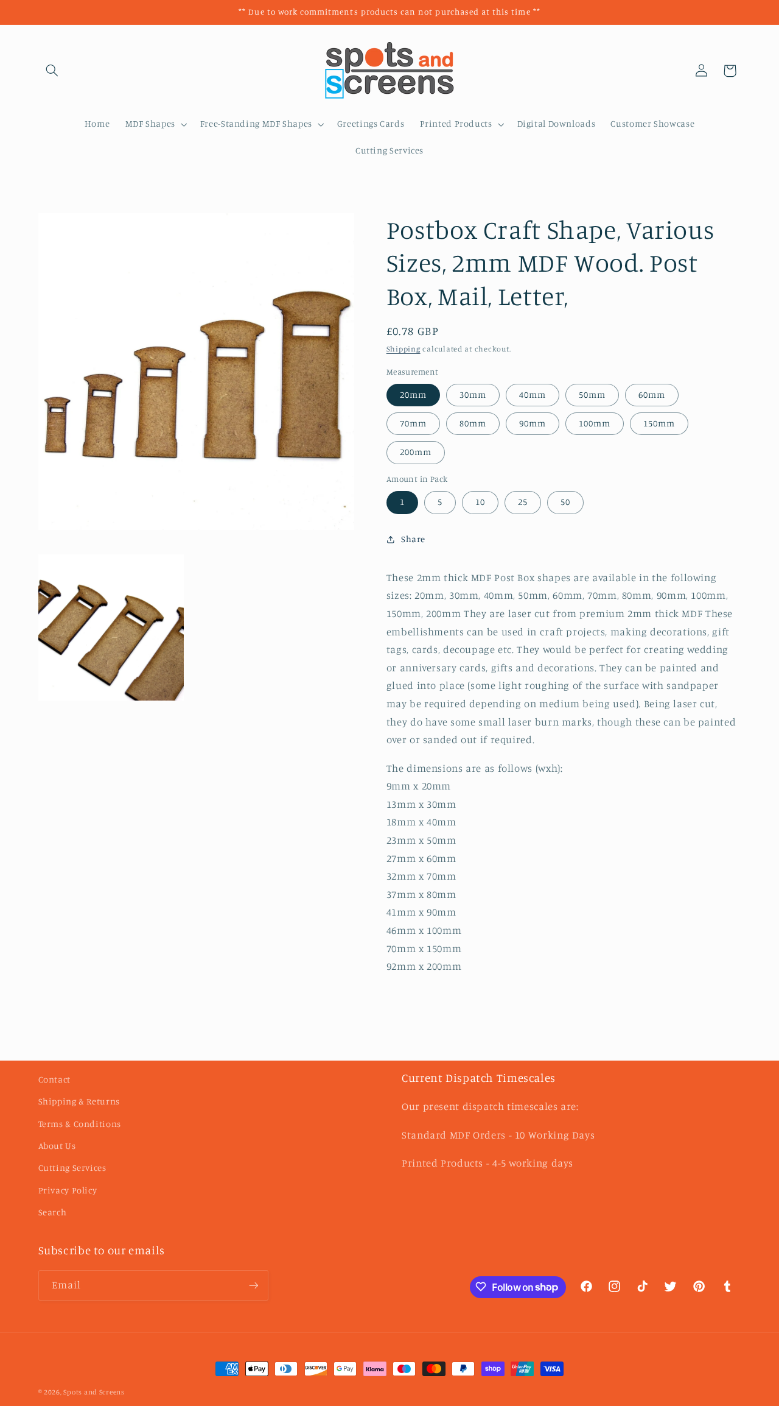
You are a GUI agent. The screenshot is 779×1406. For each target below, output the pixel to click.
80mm (472, 424)
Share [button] (413, 539)
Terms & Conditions (79, 1123)
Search (52, 1212)
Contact (54, 1079)
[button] (52, 71)
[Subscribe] (253, 1285)
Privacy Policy (67, 1190)
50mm (592, 395)
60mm (651, 395)
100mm (594, 424)
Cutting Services (72, 1167)
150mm (659, 424)
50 (565, 502)
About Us (57, 1145)
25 (523, 502)
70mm (413, 424)
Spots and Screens (94, 1392)
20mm (413, 395)
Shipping (403, 349)
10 (480, 502)
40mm (532, 395)
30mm (472, 395)
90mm (532, 424)
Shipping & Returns (79, 1101)
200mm (415, 452)
